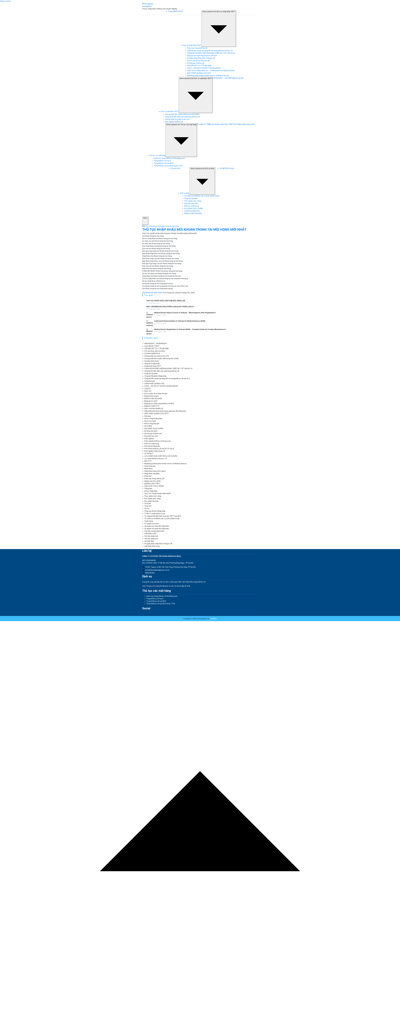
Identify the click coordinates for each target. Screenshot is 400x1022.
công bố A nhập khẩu (152, 363)
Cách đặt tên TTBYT (151, 346)
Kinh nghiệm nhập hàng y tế (154, 451)
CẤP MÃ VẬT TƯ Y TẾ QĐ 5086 (199, 65)
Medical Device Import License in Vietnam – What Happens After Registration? (185, 313)
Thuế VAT (236, 124)
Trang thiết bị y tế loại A (162, 161)
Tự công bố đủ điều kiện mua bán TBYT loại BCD (162, 516)
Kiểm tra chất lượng (191, 206)
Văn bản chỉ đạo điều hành (154, 531)
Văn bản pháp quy (151, 539)
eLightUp (213, 618)
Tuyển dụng (229, 168)
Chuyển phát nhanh (247, 124)
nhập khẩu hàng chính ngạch (155, 471)
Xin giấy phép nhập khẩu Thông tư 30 (201, 58)
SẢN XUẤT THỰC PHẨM (154, 486)
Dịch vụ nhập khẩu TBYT (192, 45)
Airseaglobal (147, 6)
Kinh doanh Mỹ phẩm (152, 446)
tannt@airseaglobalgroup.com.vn (157, 570)
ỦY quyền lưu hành (151, 523)
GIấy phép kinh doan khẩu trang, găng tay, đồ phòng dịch (165, 411)
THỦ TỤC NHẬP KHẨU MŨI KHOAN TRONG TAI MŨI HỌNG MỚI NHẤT (194, 229)
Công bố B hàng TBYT (152, 366)
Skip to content (5, 1)
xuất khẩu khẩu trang (152, 546)
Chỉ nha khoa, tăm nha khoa (154, 351)
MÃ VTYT (148, 461)
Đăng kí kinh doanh (151, 396)
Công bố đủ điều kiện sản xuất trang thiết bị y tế (182, 117)
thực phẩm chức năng (152, 498)
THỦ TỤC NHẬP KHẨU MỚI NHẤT (157, 493)
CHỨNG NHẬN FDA (192, 211)
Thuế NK (147, 503)
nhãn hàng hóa (149, 466)
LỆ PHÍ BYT (148, 453)
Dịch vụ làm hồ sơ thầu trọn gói (198, 60)
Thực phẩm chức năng (192, 201)
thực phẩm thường (151, 501)
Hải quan (147, 416)
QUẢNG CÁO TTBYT (152, 483)
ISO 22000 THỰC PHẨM (193, 208)
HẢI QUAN (239, 78)
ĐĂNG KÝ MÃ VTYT (152, 406)
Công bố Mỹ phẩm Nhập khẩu (155, 376)
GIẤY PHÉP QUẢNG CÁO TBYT (199, 73)
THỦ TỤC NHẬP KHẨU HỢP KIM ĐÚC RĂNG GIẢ (165, 301)
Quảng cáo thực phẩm (152, 481)
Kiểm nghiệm (149, 438)
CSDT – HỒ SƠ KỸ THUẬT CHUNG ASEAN (204, 68)
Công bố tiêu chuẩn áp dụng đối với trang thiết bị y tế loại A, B (209, 50)
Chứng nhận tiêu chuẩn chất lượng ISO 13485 (182, 114)
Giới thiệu (179, 11)
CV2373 (147, 388)
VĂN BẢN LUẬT (150, 533)
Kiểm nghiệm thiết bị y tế (174, 122)
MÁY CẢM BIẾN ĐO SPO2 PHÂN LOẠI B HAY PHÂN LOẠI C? (170, 307)
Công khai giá (149, 381)
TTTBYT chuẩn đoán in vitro (154, 513)
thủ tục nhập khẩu (150, 491)
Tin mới (200, 124)
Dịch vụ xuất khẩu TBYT (170, 111)
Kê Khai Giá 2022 (150, 431)
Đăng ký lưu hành (151, 401)
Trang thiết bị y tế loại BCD (163, 163)
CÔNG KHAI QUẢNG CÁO (154, 383)
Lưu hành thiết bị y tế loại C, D (155, 458)
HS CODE (206, 124)
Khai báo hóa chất (191, 203)
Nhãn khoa (148, 468)
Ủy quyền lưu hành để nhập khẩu (156, 528)
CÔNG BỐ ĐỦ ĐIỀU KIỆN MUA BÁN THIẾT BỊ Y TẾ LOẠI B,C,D (211, 53)
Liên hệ (222, 168)
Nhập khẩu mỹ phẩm (152, 473)
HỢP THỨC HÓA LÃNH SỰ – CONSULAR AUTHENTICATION (211, 70)
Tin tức (146, 508)
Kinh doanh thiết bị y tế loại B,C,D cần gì (159, 448)
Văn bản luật (175, 168)
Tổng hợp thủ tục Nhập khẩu (154, 511)
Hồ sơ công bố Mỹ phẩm (153, 418)
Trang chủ (172, 11)
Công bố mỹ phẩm (191, 198)
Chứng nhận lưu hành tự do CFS (177, 119)
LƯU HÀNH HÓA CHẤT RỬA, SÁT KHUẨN (160, 456)
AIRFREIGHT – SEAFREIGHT (224, 78)
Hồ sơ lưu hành (150, 421)
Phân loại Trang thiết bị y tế (197, 48)
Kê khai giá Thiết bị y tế (195, 63)
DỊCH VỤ (147, 391)
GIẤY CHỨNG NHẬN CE (153, 408)
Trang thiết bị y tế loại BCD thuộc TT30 (168, 166)
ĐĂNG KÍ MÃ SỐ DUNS (193, 213)
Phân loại (147, 476)
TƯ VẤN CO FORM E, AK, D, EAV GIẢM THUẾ (201, 196)
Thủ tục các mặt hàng (157, 155)
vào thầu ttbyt (149, 541)
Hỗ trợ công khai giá (151, 423)
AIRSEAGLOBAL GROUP (154, 293)
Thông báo (148, 488)
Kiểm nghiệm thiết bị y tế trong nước (157, 441)
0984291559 (149, 573)
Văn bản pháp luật (151, 536)
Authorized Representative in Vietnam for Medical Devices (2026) (179, 321)
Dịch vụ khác (185, 193)
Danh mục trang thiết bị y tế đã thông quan (169, 158)
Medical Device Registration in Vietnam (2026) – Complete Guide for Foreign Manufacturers (190, 329)
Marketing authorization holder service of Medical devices (208, 75)
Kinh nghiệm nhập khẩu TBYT (221, 124)
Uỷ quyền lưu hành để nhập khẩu (156, 526)
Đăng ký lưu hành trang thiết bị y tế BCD (202, 55)
